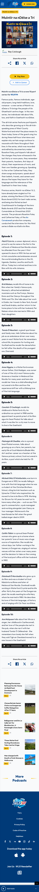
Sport (6, 713)
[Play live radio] (3, 888)
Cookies (19, 819)
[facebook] (5, 841)
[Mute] (29, 274)
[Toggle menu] (2, 4)
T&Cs (19, 813)
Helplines (19, 836)
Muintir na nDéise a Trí (10, 12)
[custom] (14, 841)
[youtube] (19, 841)
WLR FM (14, 94)
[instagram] (24, 841)
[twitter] (10, 841)
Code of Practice (19, 830)
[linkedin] (34, 841)
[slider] (33, 273)
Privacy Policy (19, 824)
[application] (19, 274)
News (6, 696)
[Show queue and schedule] (36, 889)
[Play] (4, 274)
